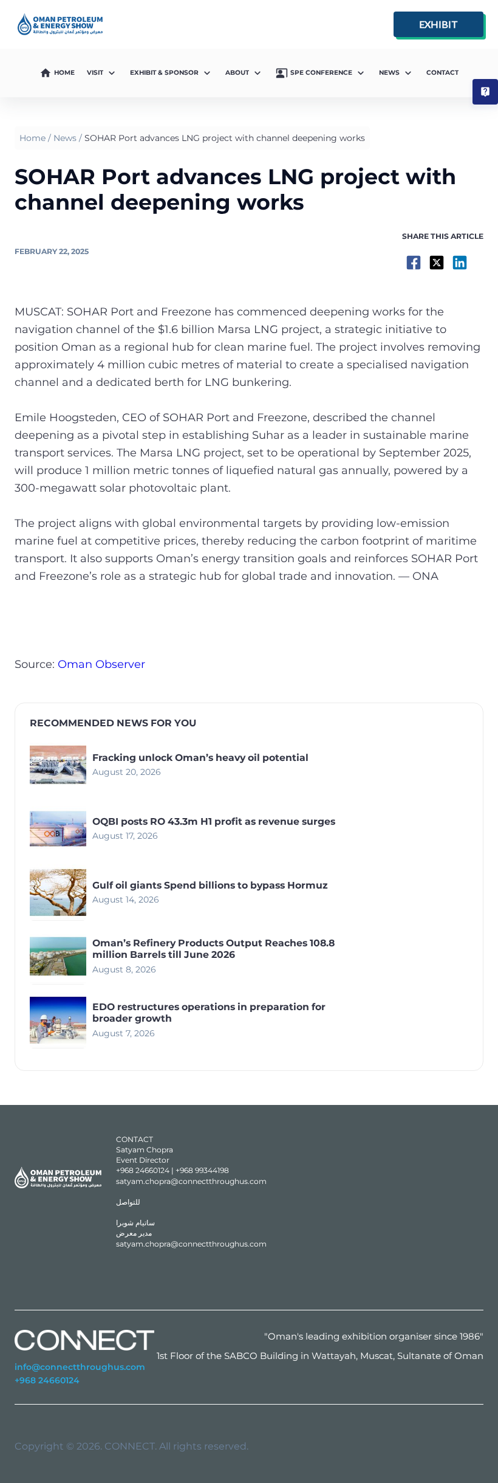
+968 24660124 (47, 1380)
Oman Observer (101, 664)
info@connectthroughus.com (80, 1367)
